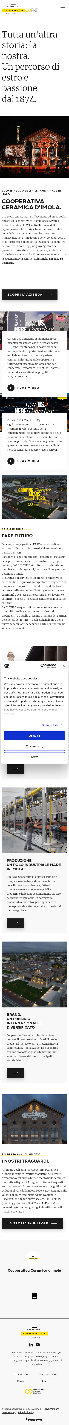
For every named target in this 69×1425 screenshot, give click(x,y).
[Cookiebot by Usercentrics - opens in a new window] (42, 666)
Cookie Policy (9, 1412)
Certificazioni (48, 1374)
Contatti (47, 1381)
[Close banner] (63, 666)
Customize (32, 746)
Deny (34, 756)
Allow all (34, 735)
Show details (50, 725)
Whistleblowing (26, 1412)
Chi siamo (21, 1374)
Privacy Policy (51, 1409)
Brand (21, 1381)
